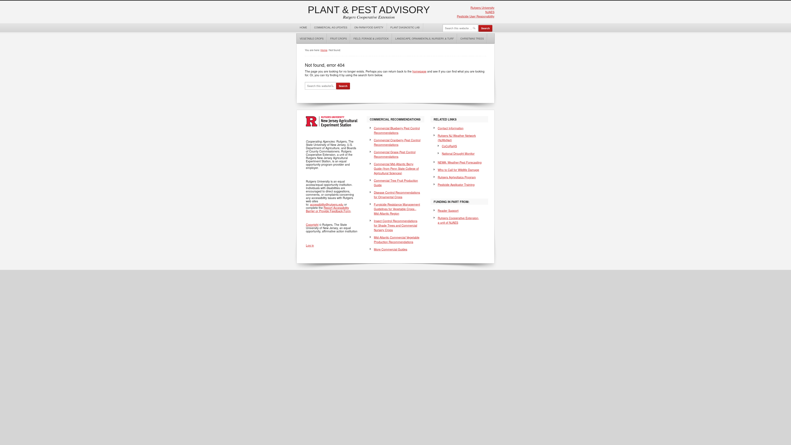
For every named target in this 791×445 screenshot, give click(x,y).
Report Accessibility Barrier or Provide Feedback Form (328, 209)
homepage (419, 71)
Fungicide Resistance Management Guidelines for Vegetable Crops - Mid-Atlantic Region (397, 208)
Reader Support (448, 210)
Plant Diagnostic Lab (405, 27)
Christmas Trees (472, 38)
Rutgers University (482, 8)
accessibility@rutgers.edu (326, 204)
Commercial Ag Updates (330, 27)
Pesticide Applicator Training (456, 185)
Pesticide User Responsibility (475, 16)
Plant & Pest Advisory (369, 9)
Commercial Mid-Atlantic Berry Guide (396, 168)
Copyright (312, 224)
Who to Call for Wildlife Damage (458, 170)
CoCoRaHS (449, 146)
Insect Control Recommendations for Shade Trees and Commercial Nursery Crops (395, 225)
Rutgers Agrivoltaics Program (457, 177)
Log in (310, 245)
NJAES (489, 12)
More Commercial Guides (390, 249)
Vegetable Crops (310, 38)
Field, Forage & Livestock (371, 38)
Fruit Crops (338, 38)
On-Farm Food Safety (368, 27)
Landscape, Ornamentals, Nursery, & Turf (424, 38)
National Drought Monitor (458, 153)
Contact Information (450, 128)
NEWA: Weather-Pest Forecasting (460, 162)
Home (303, 27)
